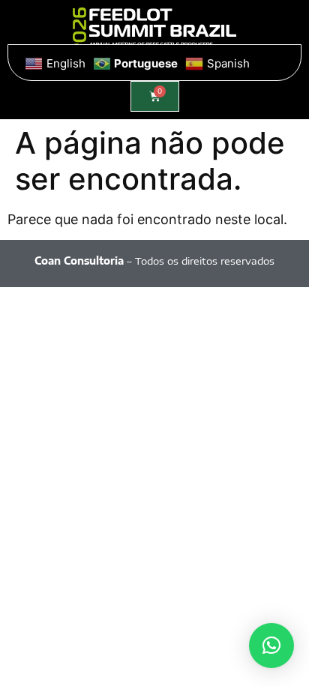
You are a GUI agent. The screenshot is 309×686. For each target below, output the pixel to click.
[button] (271, 645)
